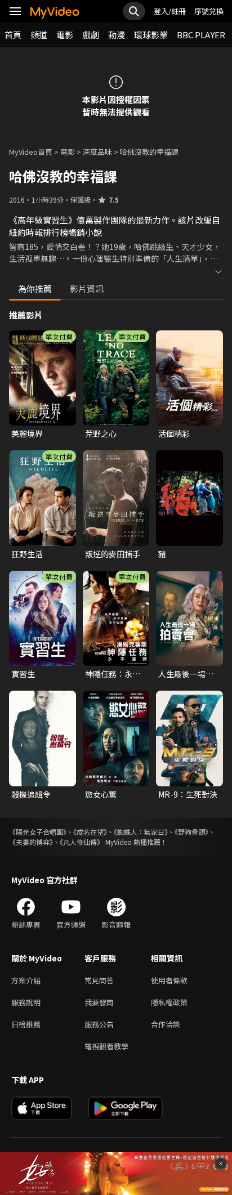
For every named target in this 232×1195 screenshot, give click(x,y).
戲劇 (90, 35)
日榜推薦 (26, 1024)
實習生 (23, 673)
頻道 (38, 35)
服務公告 (99, 1024)
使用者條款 (169, 980)
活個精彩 (174, 433)
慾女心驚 (101, 794)
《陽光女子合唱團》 (37, 831)
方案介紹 (26, 980)
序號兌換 (209, 11)
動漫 (116, 35)
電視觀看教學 (106, 1046)
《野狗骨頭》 (191, 831)
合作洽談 (165, 1024)
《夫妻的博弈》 (31, 842)
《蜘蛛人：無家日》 (141, 831)
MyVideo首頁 (30, 151)
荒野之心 (101, 433)
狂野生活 (27, 554)
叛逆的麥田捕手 (112, 554)
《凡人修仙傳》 (82, 842)
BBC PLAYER (201, 35)
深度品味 (97, 151)
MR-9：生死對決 (187, 794)
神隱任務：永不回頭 (112, 673)
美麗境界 (27, 433)
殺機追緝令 (31, 794)
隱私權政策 (169, 1002)
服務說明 (26, 1002)
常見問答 (99, 980)
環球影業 (151, 35)
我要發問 (99, 1002)
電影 (64, 35)
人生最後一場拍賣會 (185, 673)
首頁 (13, 35)
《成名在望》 (90, 831)
